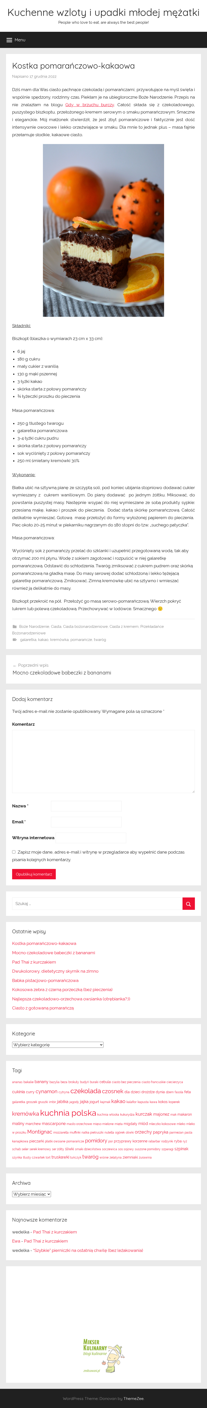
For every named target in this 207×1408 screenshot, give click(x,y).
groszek (31, 1102)
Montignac (39, 1132)
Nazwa (20, 805)
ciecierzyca (175, 1082)
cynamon (47, 1091)
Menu (20, 39)
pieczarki (36, 1141)
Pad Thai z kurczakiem (34, 962)
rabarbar (154, 1141)
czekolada (85, 1091)
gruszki (43, 1102)
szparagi (167, 1149)
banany (41, 1081)
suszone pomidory (148, 1149)
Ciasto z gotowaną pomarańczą (43, 1007)
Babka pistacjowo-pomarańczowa (45, 980)
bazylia (54, 1082)
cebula (105, 1082)
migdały (130, 1124)
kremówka (59, 639)
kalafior (131, 1102)
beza (64, 1082)
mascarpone (54, 1123)
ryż (185, 1141)
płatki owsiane (55, 1141)
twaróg (100, 639)
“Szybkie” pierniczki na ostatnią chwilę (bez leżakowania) (88, 1250)
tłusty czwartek (34, 1157)
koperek (174, 1102)
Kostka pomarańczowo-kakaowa (44, 943)
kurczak (144, 1114)
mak (173, 1114)
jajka (84, 1101)
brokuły (73, 1082)
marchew (33, 1124)
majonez (161, 1114)
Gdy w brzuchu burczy (89, 104)
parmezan (176, 1132)
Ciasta (56, 626)
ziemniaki (130, 1157)
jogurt (94, 1102)
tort (48, 1157)
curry (30, 1092)
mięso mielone (103, 1124)
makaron (184, 1114)
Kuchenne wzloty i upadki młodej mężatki (103, 12)
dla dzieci (132, 1092)
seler (25, 1149)
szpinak (181, 1148)
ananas (17, 1082)
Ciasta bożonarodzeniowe (85, 626)
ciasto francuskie (154, 1082)
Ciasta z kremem (124, 626)
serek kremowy (40, 1149)
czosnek (112, 1091)
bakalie (28, 1082)
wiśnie (104, 1157)
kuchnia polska (68, 1112)
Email (19, 821)
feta (187, 1092)
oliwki (130, 1132)
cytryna (64, 1092)
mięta (119, 1124)
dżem (170, 1092)
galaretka (28, 639)
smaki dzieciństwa (88, 1149)
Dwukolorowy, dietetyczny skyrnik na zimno (55, 971)
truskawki (60, 1157)
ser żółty (58, 1149)
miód (143, 1123)
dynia (160, 1092)
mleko (181, 1124)
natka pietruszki (93, 1132)
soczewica (109, 1149)
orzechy (143, 1132)
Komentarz (23, 724)
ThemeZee (133, 1398)
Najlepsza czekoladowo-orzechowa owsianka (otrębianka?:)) (71, 998)
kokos (163, 1102)
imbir (52, 1102)
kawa (153, 1102)
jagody (74, 1102)
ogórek (120, 1132)
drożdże (148, 1092)
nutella (109, 1132)
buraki (94, 1082)
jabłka (62, 1101)
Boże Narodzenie (34, 626)
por (110, 1141)
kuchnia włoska (108, 1114)
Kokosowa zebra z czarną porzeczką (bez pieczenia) (62, 989)
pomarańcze (81, 639)
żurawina (145, 1157)
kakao (43, 639)
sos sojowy (126, 1149)
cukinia (18, 1091)
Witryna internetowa (33, 837)
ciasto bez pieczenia (126, 1082)
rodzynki (167, 1141)
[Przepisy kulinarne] (103, 1372)
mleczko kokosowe (162, 1124)
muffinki (75, 1132)
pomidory (96, 1141)
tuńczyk (75, 1157)
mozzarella (61, 1132)
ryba (178, 1141)
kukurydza (127, 1114)
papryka (160, 1132)
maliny (18, 1123)
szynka (17, 1157)
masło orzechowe (79, 1124)
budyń (84, 1082)
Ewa (16, 1241)
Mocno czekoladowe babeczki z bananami (53, 952)
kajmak (105, 1102)
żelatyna (116, 1157)
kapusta (143, 1102)
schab (16, 1149)
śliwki (69, 1149)
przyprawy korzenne (130, 1141)
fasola (179, 1092)
